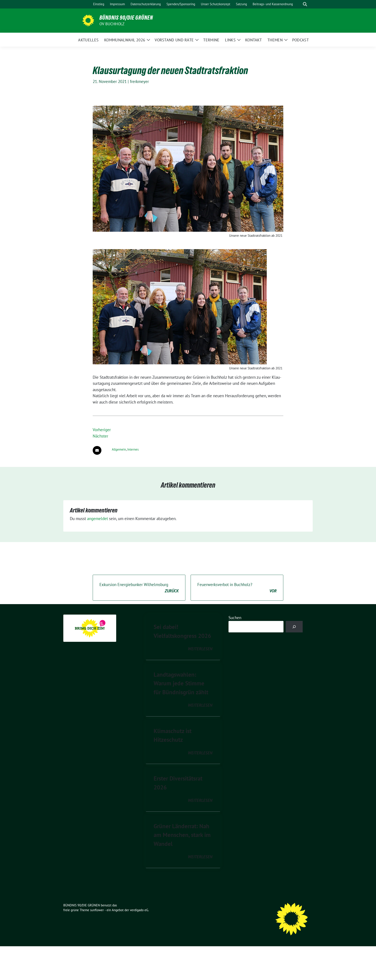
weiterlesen (200, 648)
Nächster (100, 436)
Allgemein (119, 449)
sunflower (97, 910)
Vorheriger (102, 429)
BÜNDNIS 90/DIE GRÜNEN (126, 17)
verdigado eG (139, 910)
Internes (133, 449)
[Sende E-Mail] (97, 450)
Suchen (234, 617)
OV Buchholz (111, 23)
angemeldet (97, 518)
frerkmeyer (139, 81)
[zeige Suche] (305, 4)
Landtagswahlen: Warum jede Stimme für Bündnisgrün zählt (181, 683)
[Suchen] (294, 626)
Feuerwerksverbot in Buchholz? (237, 587)
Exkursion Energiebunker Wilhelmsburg (139, 587)
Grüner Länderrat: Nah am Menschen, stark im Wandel (182, 834)
